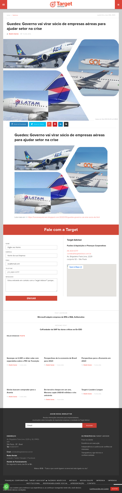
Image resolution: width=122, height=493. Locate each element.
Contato (91, 483)
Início (8, 15)
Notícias (15, 15)
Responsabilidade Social (55, 483)
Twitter (16, 458)
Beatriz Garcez (14, 34)
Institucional (33, 483)
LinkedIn (10, 458)
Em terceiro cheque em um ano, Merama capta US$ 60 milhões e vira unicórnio (60, 392)
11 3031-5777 (14, 447)
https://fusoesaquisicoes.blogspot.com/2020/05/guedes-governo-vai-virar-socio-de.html (64, 217)
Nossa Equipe (86, 480)
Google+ (23, 458)
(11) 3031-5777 (72, 251)
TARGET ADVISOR (102, 436)
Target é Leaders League (92, 390)
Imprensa (100, 480)
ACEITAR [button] (115, 489)
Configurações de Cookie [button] (99, 489)
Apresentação (77, 483)
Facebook (31, 458)
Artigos (73, 480)
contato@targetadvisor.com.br (79, 254)
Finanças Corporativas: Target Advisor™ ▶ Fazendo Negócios (35, 480)
